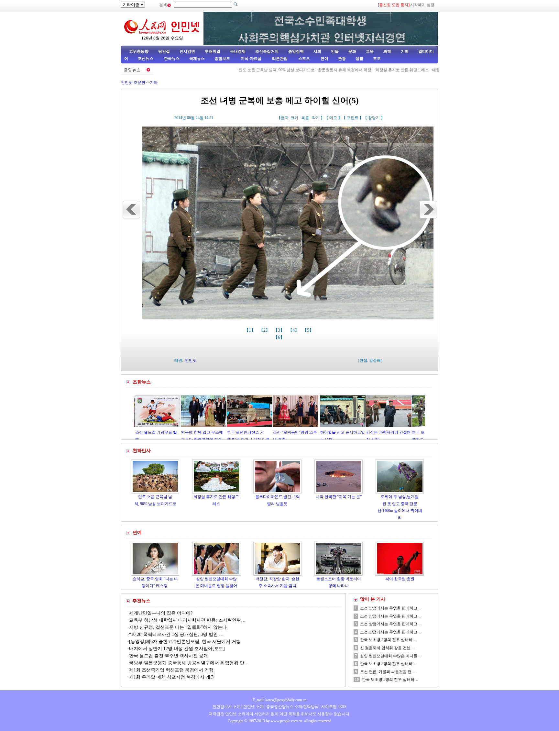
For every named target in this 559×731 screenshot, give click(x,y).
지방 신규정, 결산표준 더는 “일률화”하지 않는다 (178, 627)
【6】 (279, 337)
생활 (359, 58)
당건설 (164, 51)
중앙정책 (296, 51)
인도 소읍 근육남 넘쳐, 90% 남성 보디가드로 (253, 70)
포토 (377, 58)
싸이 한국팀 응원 (399, 579)
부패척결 (212, 51)
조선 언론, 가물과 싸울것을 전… (387, 672)
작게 (316, 118)
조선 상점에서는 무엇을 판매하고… (390, 608)
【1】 (250, 330)
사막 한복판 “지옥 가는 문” (339, 496)
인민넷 (191, 360)
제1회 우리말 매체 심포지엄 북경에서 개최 (172, 677)
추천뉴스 (141, 600)
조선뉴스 (146, 58)
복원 (305, 118)
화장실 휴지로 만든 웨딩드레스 (378, 70)
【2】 (265, 330)
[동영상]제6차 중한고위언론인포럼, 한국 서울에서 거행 (185, 641)
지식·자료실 (251, 58)
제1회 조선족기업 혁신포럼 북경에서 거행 (171, 670)
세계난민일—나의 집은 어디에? (160, 613)
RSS (342, 706)
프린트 (352, 118)
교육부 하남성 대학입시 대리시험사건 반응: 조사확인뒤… (187, 620)
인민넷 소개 (253, 706)
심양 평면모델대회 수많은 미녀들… (390, 656)
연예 (324, 58)
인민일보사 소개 (227, 706)
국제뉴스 (197, 58)
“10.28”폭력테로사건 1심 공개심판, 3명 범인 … (176, 634)
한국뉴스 (172, 58)
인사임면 (187, 51)
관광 (342, 58)
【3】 (279, 330)
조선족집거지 (267, 51)
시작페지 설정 (422, 5)
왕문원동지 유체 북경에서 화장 (321, 70)
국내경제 (238, 51)
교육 (370, 51)
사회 (317, 51)
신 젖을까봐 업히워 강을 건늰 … (387, 648)
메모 (333, 118)
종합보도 (222, 58)
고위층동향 (138, 51)
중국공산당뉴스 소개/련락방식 (292, 706)
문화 (352, 51)
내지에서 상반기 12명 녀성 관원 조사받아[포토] (177, 648)
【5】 (308, 330)
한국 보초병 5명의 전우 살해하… (388, 639)
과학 (387, 51)
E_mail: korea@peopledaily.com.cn (279, 700)
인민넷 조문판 (133, 82)
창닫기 (374, 118)
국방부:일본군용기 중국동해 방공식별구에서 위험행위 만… (189, 662)
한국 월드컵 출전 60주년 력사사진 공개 (168, 655)
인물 (335, 51)
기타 (154, 82)
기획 (405, 51)
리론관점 (280, 58)
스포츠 (303, 58)
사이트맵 (329, 706)
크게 (294, 118)
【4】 (294, 330)
